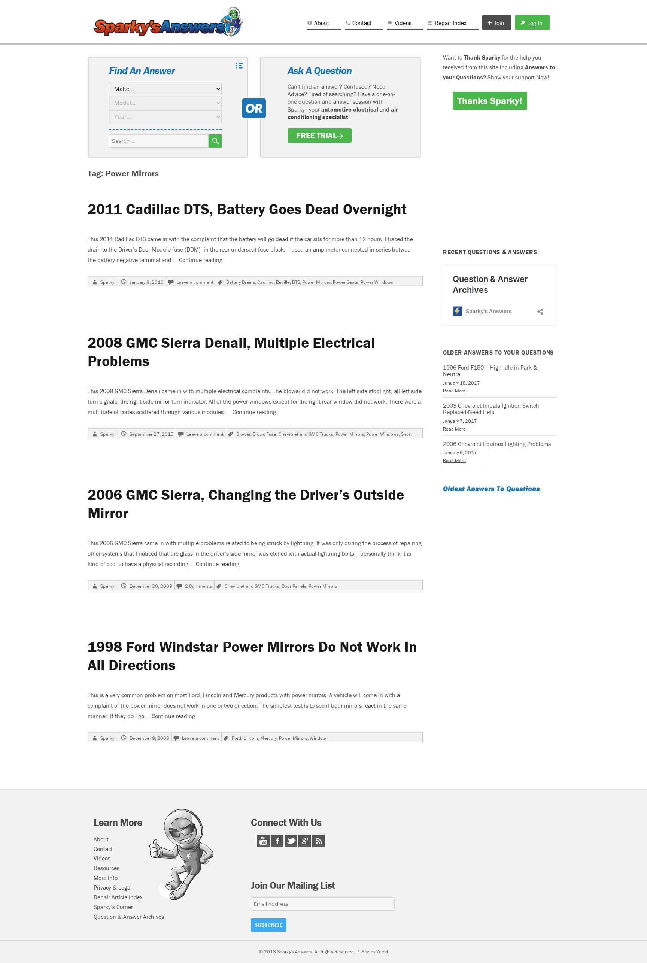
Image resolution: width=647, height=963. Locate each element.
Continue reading (200, 260)
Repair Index (451, 23)
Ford (236, 738)
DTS (296, 282)
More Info (106, 877)
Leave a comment (194, 282)
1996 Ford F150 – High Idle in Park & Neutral (490, 371)
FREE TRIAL (316, 135)
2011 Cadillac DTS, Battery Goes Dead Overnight (247, 209)
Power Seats (345, 282)
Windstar (319, 738)
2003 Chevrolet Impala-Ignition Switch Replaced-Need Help (491, 409)
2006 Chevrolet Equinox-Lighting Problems (497, 443)
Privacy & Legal (113, 887)
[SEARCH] (215, 141)
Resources (106, 868)
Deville (283, 282)
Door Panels (294, 586)
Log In (535, 23)
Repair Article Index (118, 897)
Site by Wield (375, 951)
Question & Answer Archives (129, 916)
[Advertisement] (500, 184)
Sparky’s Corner (113, 907)
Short (406, 434)
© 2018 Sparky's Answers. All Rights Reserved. (307, 951)
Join (499, 23)
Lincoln (250, 738)
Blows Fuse (264, 434)
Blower (243, 434)
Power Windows (377, 282)
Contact (361, 23)
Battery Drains (240, 282)
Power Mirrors (316, 282)
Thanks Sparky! (489, 101)
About (321, 23)
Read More (454, 391)
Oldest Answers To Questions (491, 488)
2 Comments (198, 586)
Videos (403, 23)
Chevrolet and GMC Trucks (306, 434)
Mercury (268, 738)
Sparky (107, 282)
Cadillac (265, 282)
